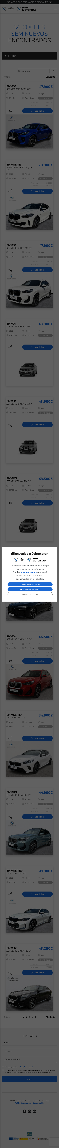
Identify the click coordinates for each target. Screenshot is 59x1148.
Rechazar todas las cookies (30, 589)
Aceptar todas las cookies (30, 584)
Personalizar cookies (30, 594)
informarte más (29, 572)
